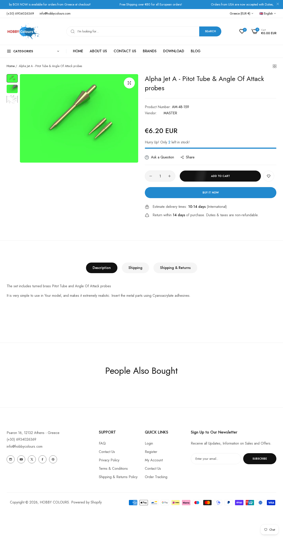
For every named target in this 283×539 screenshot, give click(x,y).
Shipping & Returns (175, 267)
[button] (268, 176)
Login (149, 443)
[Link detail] (11, 459)
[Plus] (169, 176)
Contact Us (107, 451)
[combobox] (143, 31)
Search (210, 31)
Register (151, 451)
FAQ (102, 443)
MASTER (170, 113)
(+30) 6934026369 (21, 439)
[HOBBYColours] (23, 31)
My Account (154, 460)
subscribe (259, 459)
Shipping (135, 267)
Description (102, 267)
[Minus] (151, 176)
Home (11, 66)
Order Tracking (156, 476)
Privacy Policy (109, 460)
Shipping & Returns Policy (118, 476)
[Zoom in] (129, 82)
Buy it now (211, 193)
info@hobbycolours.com (24, 446)
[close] (278, 4)
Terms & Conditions (113, 468)
